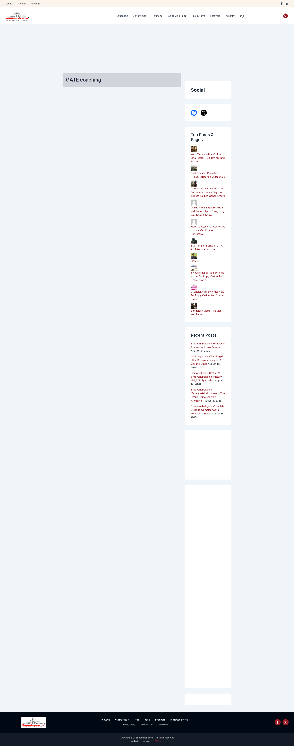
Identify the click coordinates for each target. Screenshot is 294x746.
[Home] (194, 255)
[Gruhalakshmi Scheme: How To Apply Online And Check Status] (194, 286)
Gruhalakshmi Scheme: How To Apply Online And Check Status (207, 295)
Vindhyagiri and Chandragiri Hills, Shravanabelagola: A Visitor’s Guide (207, 360)
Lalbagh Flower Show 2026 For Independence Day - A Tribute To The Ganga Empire (208, 192)
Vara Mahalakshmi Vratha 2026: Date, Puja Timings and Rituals (208, 158)
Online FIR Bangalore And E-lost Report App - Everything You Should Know (207, 211)
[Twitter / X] (287, 3)
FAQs (136, 719)
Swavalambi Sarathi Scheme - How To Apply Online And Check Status (207, 276)
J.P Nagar (73, 230)
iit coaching (78, 225)
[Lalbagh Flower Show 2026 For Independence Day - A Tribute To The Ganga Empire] (194, 183)
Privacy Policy (128, 724)
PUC (83, 230)
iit (69, 225)
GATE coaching (84, 221)
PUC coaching (75, 234)
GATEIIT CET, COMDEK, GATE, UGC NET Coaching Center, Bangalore (79, 127)
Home (194, 260)
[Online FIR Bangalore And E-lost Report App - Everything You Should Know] (194, 202)
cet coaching (74, 207)
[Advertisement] (147, 47)
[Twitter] (286, 722)
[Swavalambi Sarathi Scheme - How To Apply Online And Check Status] (194, 267)
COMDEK (72, 212)
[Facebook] (281, 3)
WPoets (159, 741)
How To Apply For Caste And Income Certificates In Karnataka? (208, 230)
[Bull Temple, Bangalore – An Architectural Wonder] (194, 240)
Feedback (36, 3)
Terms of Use (147, 724)
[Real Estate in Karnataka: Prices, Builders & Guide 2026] (194, 167)
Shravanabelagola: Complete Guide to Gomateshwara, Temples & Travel (207, 410)
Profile (22, 3)
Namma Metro (122, 719)
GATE (71, 221)
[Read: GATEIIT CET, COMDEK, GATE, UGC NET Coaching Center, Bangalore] (79, 154)
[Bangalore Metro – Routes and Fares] (194, 305)
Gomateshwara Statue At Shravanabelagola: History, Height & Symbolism (206, 376)
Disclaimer (164, 724)
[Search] (285, 16)
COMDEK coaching (77, 216)
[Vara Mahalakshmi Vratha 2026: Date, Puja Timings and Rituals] (194, 148)
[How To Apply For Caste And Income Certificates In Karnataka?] (194, 221)
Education (72, 200)
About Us (10, 3)
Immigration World (179, 719)
